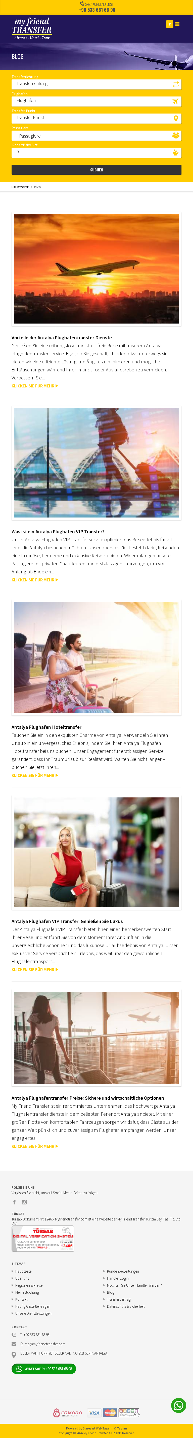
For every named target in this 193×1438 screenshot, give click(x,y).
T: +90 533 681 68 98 (35, 1335)
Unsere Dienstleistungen (33, 1313)
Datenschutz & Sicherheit (125, 1306)
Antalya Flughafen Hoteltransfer (46, 727)
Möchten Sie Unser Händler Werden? (134, 1285)
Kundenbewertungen (123, 1271)
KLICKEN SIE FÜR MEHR (33, 386)
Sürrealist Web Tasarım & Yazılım (105, 1428)
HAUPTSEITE (20, 187)
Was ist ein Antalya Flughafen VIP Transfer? (58, 531)
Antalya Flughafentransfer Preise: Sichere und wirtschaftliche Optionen (88, 1098)
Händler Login (118, 1278)
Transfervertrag (119, 1299)
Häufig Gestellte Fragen (32, 1306)
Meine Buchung (27, 1292)
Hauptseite (23, 1271)
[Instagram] (24, 1202)
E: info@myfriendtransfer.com (42, 1344)
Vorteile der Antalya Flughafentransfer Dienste (62, 337)
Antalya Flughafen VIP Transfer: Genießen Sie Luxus (67, 921)
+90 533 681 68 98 (97, 10)
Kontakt (21, 1299)
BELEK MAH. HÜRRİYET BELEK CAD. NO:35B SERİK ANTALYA (63, 1353)
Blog (110, 1292)
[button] (96, 84)
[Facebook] (15, 1202)
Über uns (22, 1278)
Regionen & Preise (28, 1285)
